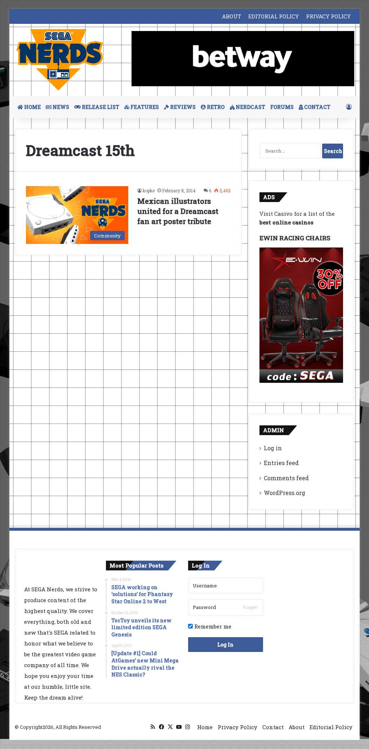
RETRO (215, 107)
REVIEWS (182, 107)
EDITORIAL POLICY (273, 16)
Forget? (250, 607)
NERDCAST (250, 107)
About (296, 727)
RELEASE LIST (100, 107)
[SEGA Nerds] (60, 60)
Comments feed (286, 478)
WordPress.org (284, 492)
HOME (32, 107)
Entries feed (281, 463)
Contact (273, 727)
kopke (149, 190)
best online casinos (286, 222)
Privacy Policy (237, 727)
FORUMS (282, 107)
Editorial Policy (331, 727)
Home (205, 727)
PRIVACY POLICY (328, 16)
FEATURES (144, 107)
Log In (225, 644)
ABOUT (231, 16)
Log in (273, 448)
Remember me (212, 626)
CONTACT (316, 107)
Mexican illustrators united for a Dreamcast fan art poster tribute (177, 211)
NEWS (60, 107)
